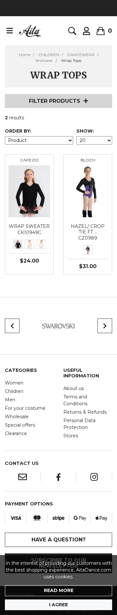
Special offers (20, 425)
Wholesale (17, 417)
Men (10, 400)
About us (73, 388)
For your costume (25, 408)
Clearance (16, 433)
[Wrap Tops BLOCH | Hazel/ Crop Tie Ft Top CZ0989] (88, 191)
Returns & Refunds (85, 412)
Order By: (18, 131)
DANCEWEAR (81, 54)
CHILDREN (48, 54)
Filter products (54, 101)
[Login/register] (86, 31)
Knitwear (44, 60)
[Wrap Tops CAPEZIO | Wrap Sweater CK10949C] (29, 191)
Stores (70, 436)
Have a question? (58, 540)
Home (24, 54)
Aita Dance (30, 31)
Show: (85, 131)
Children (14, 391)
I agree (58, 605)
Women (14, 383)
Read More (58, 590)
